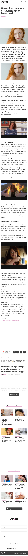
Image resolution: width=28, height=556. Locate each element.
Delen (14, 352)
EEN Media (24, 553)
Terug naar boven (13, 509)
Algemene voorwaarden (12, 548)
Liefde (2, 533)
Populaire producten (6, 539)
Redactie (9, 547)
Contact (19, 548)
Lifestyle (3, 536)
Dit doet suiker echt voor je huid (10, 320)
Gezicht (3, 16)
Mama (3, 524)
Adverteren (18, 547)
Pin (21, 352)
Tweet (17, 352)
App (24, 352)
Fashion (3, 530)
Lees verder (14, 394)
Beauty (3, 527)
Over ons (13, 547)
